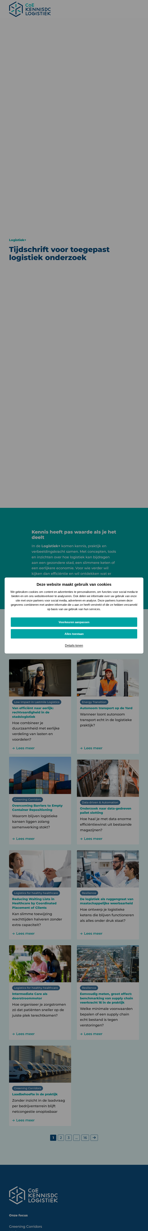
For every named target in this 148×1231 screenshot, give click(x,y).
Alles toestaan (74, 633)
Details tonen (74, 645)
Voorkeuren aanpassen (74, 622)
